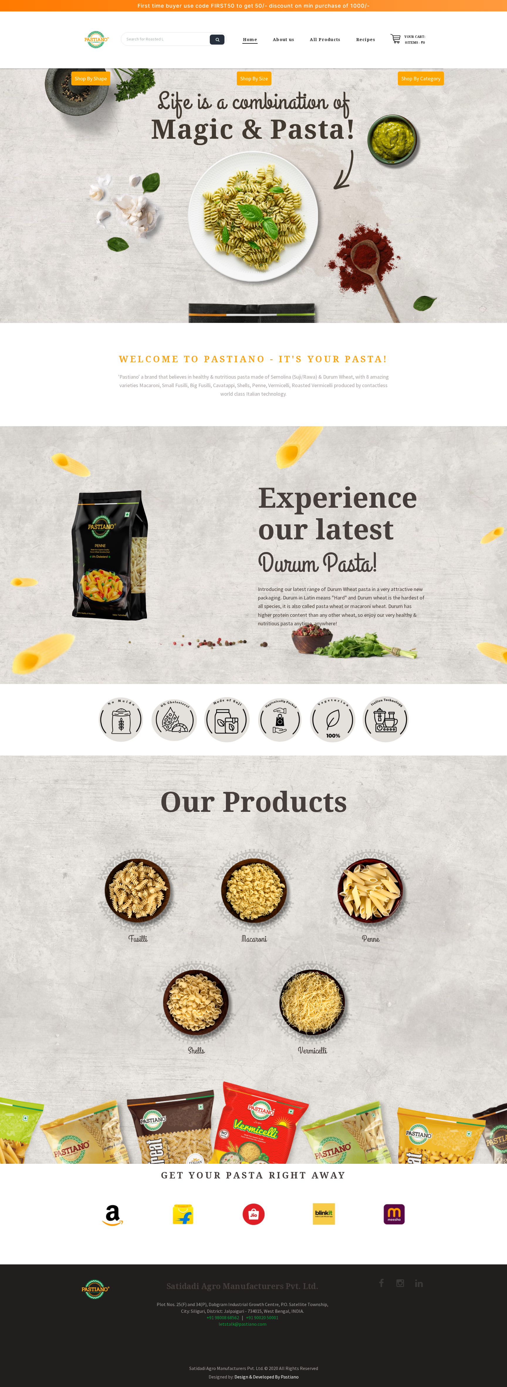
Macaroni (253, 939)
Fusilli (137, 939)
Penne (370, 939)
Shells (196, 1051)
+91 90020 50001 (262, 1317)
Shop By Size (254, 78)
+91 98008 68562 (223, 1317)
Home (250, 39)
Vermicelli (312, 1051)
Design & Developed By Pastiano (266, 1377)
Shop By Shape (91, 78)
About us (283, 39)
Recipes (366, 39)
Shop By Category (420, 78)
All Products (325, 39)
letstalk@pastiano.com (242, 1324)
